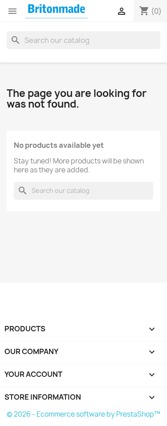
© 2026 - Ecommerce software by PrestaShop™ (83, 414)
